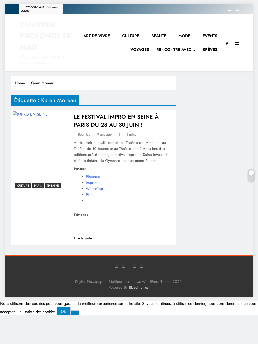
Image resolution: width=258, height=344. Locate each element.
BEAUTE (158, 36)
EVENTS (210, 36)
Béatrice (84, 134)
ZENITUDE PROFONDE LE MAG (45, 35)
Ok (63, 311)
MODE (184, 36)
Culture (23, 185)
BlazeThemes (138, 287)
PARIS (38, 185)
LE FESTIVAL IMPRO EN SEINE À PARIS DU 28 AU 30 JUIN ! (116, 121)
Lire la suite (83, 238)
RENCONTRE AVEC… (175, 49)
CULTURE (130, 36)
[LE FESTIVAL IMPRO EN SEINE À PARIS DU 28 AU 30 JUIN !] (41, 151)
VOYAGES (139, 49)
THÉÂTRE (53, 185)
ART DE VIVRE (96, 36)
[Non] (75, 312)
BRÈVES (210, 49)
